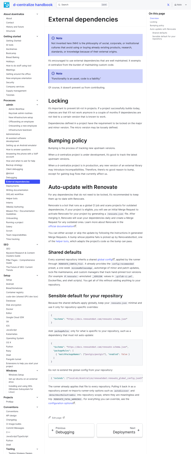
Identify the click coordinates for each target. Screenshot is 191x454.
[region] (95, 378)
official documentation (61, 226)
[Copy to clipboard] (139, 315)
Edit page (56, 417)
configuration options (60, 403)
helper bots (62, 241)
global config (104, 259)
